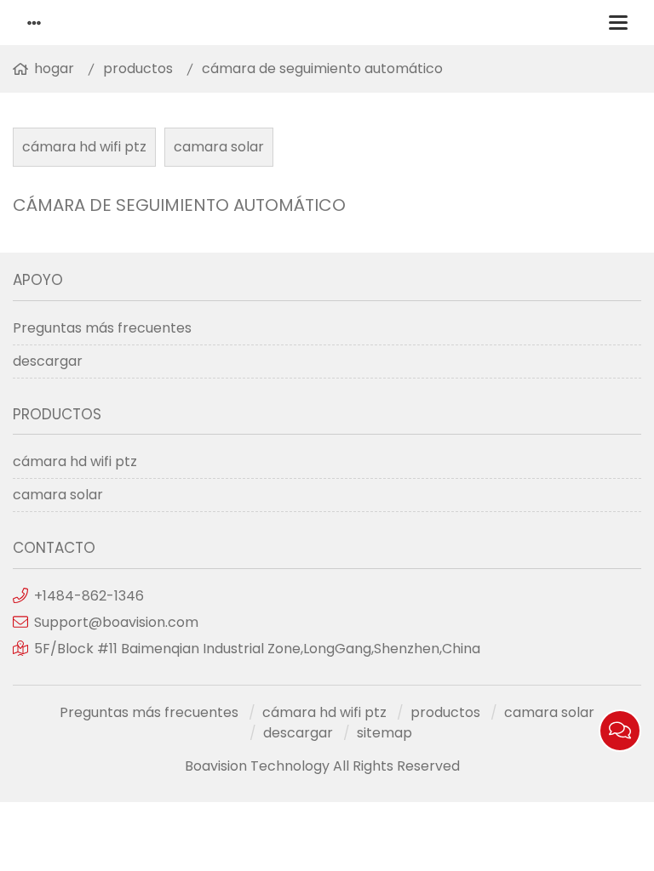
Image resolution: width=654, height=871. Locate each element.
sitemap (384, 733)
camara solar (219, 147)
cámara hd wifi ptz (84, 147)
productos (138, 68)
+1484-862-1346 (89, 596)
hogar (54, 68)
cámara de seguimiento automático (322, 68)
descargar (48, 361)
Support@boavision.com (116, 622)
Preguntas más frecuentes (102, 328)
